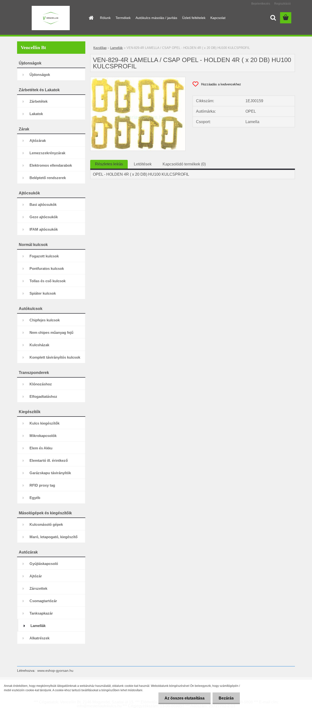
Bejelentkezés (260, 3)
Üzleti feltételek (193, 18)
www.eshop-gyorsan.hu (55, 670)
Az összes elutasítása (185, 698)
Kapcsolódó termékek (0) (184, 164)
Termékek (123, 18)
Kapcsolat (217, 18)
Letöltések (143, 164)
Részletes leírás (109, 164)
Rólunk (105, 18)
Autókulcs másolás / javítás (156, 18)
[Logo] (50, 18)
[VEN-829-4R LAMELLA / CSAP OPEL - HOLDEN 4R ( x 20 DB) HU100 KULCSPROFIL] (137, 79)
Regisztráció (282, 3)
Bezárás (226, 698)
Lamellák (116, 48)
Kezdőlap (100, 48)
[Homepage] (90, 17)
